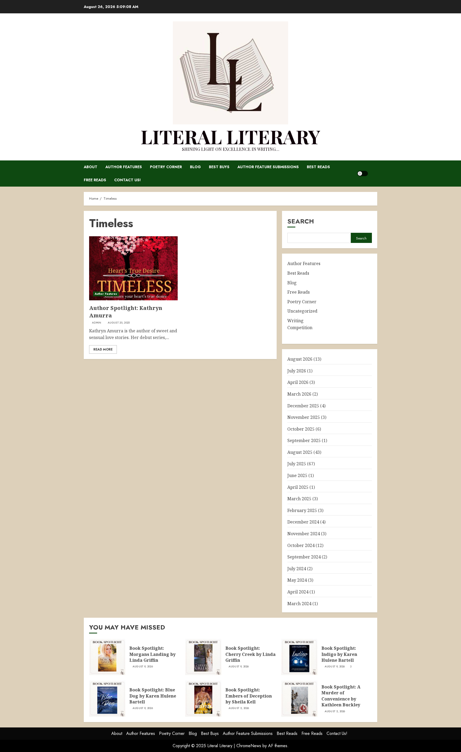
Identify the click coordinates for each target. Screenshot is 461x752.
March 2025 (299, 499)
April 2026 (297, 382)
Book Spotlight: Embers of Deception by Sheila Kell (248, 696)
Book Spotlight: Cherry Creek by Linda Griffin (250, 654)
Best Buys (219, 167)
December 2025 (303, 406)
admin (96, 323)
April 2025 (297, 487)
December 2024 (303, 522)
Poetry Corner (166, 167)
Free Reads (95, 180)
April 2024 (297, 592)
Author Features (123, 167)
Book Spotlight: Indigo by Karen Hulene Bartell (339, 654)
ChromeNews (248, 746)
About (90, 167)
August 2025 (299, 452)
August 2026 (299, 359)
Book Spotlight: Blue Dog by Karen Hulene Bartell (152, 696)
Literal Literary (230, 136)
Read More (103, 349)
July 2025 (296, 464)
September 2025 (304, 440)
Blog (195, 167)
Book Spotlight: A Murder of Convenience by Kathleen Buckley (340, 696)
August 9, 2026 (143, 666)
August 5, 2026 (239, 708)
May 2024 (297, 580)
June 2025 (297, 475)
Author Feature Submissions (268, 167)
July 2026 (296, 371)
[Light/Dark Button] (362, 173)
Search (300, 221)
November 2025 (303, 417)
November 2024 (303, 534)
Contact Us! (127, 180)
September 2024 (304, 557)
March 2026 (299, 394)
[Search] (374, 173)
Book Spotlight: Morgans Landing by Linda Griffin (152, 654)
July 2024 (296, 569)
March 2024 (299, 604)
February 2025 (302, 510)
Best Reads (318, 167)
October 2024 (301, 545)
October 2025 (301, 429)
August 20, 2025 (119, 323)
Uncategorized (302, 311)
